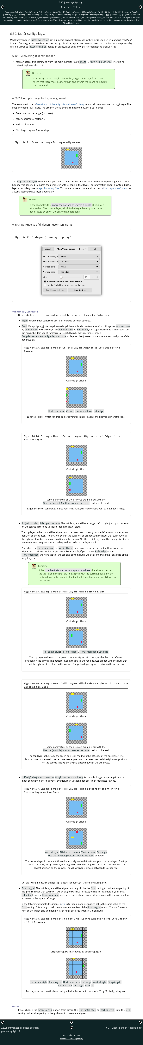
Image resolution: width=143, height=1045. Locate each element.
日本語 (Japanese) (111, 14)
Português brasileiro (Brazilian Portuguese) (114, 17)
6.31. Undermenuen (124, 1027)
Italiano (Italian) (96, 14)
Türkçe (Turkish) (106, 20)
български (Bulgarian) (14, 12)
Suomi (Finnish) (32, 14)
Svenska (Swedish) (91, 20)
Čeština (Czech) (45, 12)
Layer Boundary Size (48, 188)
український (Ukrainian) (124, 20)
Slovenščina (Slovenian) (57, 20)
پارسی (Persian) (18, 14)
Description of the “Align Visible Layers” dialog (60, 104)
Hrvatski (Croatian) (63, 14)
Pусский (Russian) (22, 20)
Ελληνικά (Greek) (89, 12)
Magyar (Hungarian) (80, 14)
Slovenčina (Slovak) (39, 20)
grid (63, 904)
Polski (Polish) (69, 17)
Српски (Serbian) (75, 20)
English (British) (114, 12)
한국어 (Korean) (125, 14)
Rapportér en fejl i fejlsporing (71, 1038)
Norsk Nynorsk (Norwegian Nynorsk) (46, 17)
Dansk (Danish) (59, 12)
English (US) (102, 12)
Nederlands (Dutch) (22, 17)
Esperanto (126, 12)
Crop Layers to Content (115, 188)
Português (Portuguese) (86, 17)
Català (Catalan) (31, 12)
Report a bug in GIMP (71, 1035)
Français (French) (47, 14)
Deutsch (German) (73, 12)
